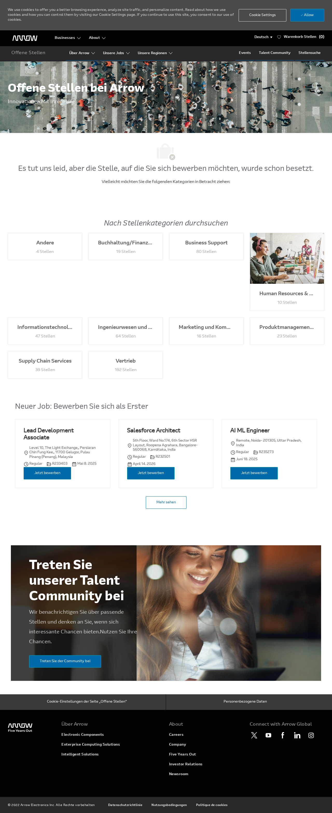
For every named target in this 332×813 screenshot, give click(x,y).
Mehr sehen (166, 502)
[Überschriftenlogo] (25, 38)
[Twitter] (254, 735)
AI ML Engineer (249, 431)
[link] (31, 727)
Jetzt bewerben (47, 473)
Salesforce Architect (153, 431)
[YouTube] (268, 735)
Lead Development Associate (49, 434)
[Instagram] (311, 735)
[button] (263, 37)
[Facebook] (283, 735)
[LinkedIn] (297, 735)
